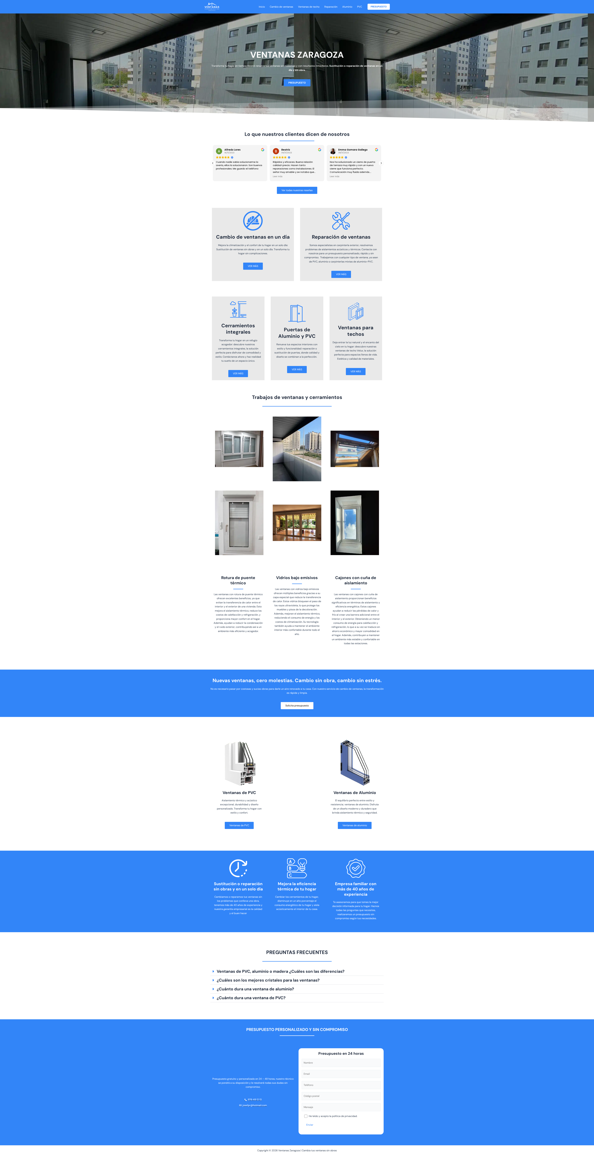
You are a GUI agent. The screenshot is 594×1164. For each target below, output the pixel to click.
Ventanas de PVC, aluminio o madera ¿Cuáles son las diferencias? (280, 971)
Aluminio (347, 6)
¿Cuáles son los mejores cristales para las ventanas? (268, 980)
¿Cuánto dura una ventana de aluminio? (255, 989)
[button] (379, 7)
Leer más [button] (221, 176)
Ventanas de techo (308, 6)
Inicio (262, 6)
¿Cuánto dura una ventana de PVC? (251, 997)
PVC (359, 6)
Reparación (330, 6)
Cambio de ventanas (281, 6)
